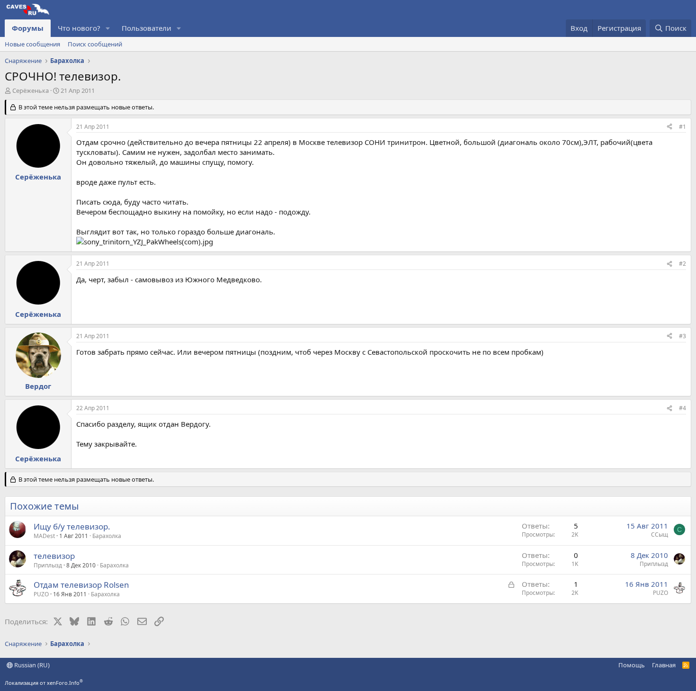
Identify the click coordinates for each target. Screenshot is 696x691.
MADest (44, 536)
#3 (682, 336)
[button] (108, 28)
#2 (682, 264)
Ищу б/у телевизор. (72, 526)
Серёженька (30, 90)
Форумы (28, 28)
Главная (664, 665)
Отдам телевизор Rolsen (81, 584)
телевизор (54, 555)
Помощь (631, 665)
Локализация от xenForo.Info (44, 682)
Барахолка (106, 536)
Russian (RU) (31, 665)
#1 (682, 127)
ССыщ (659, 534)
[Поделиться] (669, 127)
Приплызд (48, 565)
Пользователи (146, 28)
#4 (682, 408)
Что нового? (79, 28)
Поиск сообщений (95, 44)
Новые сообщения (32, 44)
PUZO (41, 594)
